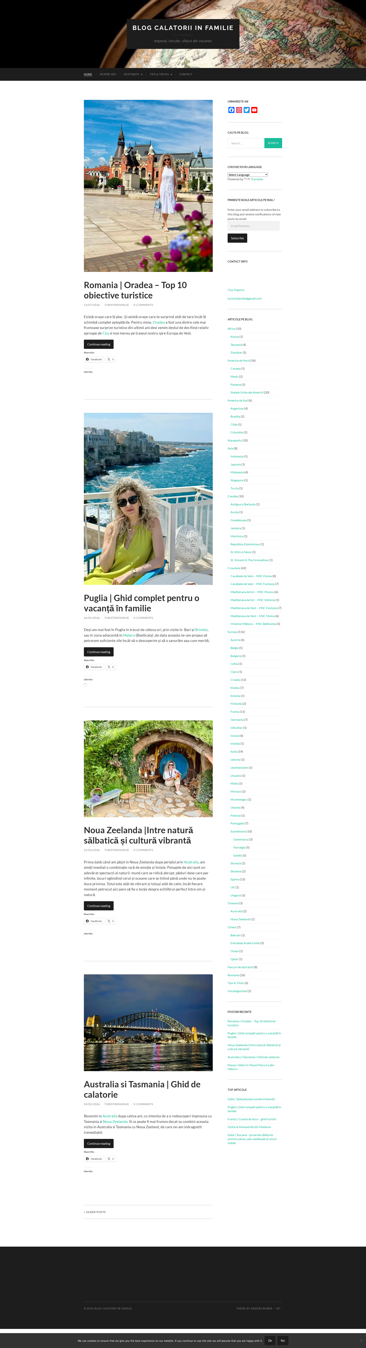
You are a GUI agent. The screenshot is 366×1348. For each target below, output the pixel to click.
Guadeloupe (238, 520)
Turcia (234, 488)
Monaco (235, 791)
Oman (234, 951)
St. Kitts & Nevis (240, 552)
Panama (235, 384)
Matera (129, 635)
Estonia (235, 695)
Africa (231, 328)
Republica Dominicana (245, 544)
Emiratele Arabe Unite (245, 943)
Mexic (234, 376)
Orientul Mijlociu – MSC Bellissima (253, 624)
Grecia (234, 735)
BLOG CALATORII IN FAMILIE (183, 27)
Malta (234, 783)
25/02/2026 (92, 850)
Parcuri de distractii (240, 967)
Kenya (234, 336)
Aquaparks (235, 440)
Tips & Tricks (159, 74)
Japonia (235, 464)
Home (88, 74)
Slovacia (235, 863)
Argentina (237, 408)
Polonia (235, 815)
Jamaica (235, 528)
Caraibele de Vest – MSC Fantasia (252, 584)
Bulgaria (235, 656)
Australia (191, 862)
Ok (270, 1340)
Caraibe (233, 496)
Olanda (235, 807)
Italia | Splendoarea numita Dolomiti (251, 1099)
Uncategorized (237, 991)
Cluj (106, 333)
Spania (234, 879)
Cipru (234, 671)
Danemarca (240, 839)
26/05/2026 (92, 617)
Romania (233, 975)
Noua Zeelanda (115, 1121)
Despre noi (108, 74)
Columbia (236, 432)
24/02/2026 (92, 1104)
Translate (257, 179)
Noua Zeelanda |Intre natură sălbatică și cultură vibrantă (138, 835)
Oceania (233, 903)
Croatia (235, 679)
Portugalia (237, 823)
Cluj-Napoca (236, 290)
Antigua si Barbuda (242, 504)
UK (232, 887)
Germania (236, 719)
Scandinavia (238, 831)
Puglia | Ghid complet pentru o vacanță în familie (141, 603)
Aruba (234, 512)
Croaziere (234, 568)
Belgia (234, 648)
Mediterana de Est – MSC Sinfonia (252, 600)
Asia (230, 448)
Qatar (234, 959)
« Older (95, 1212)
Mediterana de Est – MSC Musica (252, 592)
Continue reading (98, 344)
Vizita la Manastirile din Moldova (249, 1127)
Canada (235, 368)
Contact (186, 74)
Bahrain (235, 935)
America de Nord (239, 360)
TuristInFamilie (116, 304)
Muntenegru (238, 799)
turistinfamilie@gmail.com (245, 298)
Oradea (159, 322)
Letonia (235, 759)
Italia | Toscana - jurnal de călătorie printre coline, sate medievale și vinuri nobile (252, 1139)
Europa (232, 632)
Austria (235, 640)
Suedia (237, 855)
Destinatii (131, 74)
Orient (232, 927)
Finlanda (236, 703)
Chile (233, 424)
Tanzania (236, 344)
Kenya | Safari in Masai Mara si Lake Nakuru (251, 1067)
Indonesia (236, 456)
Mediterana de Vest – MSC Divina (252, 616)
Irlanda (235, 743)
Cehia (234, 663)
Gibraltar (236, 727)
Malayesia (237, 472)
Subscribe (237, 238)
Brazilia (235, 416)
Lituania (235, 775)
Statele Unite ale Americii (246, 392)
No (283, 1340)
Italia (233, 751)
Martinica (236, 536)
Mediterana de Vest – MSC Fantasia (253, 608)
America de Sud (238, 400)
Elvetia (234, 687)
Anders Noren (261, 1308)
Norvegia (239, 847)
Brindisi (201, 629)
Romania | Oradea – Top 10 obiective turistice (135, 290)
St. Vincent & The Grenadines (249, 560)
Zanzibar (236, 352)
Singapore (237, 480)
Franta (234, 711)
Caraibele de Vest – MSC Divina (251, 576)
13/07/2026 (92, 304)
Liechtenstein (239, 767)
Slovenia (236, 871)
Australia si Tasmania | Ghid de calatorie (253, 1057)
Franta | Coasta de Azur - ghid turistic (252, 1119)
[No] (361, 1340)
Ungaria (235, 895)
